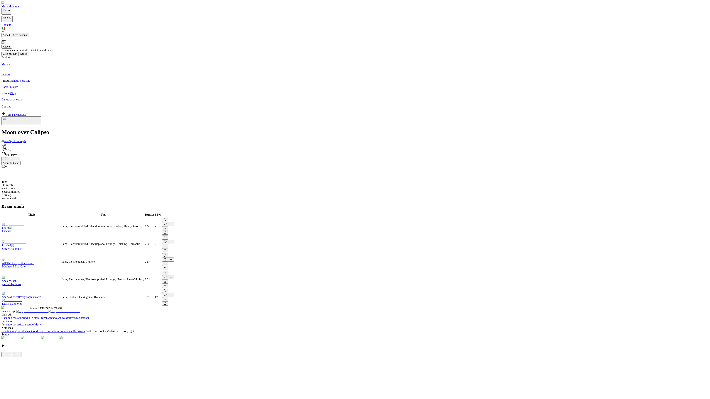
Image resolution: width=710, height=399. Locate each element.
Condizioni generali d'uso (16, 331)
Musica (5, 6)
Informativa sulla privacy (70, 331)
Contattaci (83, 317)
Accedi (6, 35)
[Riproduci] (165, 220)
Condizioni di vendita (43, 331)
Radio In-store (31, 317)
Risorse (7, 17)
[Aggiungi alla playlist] (11, 159)
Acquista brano (11, 163)
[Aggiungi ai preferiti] (4, 159)
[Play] (21, 120)
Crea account (20, 35)
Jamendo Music (32, 324)
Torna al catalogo (16, 114)
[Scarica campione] (17, 159)
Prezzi (6, 10)
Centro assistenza (67, 317)
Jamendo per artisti (12, 324)
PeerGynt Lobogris (15, 141)
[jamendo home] (7, 3)
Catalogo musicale (12, 317)
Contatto (6, 24)
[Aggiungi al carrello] (165, 233)
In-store (14, 6)
